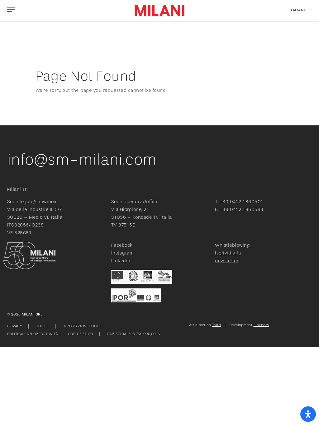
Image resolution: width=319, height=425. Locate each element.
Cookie (42, 326)
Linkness (261, 325)
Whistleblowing (232, 245)
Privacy (14, 326)
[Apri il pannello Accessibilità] (308, 414)
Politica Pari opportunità (32, 334)
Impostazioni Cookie (82, 326)
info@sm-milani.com (82, 159)
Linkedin (121, 261)
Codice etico (80, 334)
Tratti (216, 325)
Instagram (122, 253)
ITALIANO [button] (298, 10)
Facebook (122, 245)
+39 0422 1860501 (242, 201)
